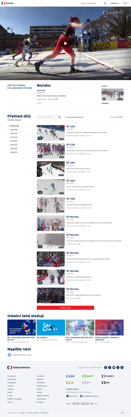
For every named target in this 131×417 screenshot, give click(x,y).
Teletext (10, 386)
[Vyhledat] (59, 117)
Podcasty (10, 389)
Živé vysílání (11, 379)
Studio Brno (41, 382)
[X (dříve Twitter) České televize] (118, 367)
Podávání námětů (43, 396)
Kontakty (40, 402)
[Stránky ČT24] (70, 377)
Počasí (9, 392)
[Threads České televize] (122, 367)
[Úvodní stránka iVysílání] (9, 3)
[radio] (19, 126)
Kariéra (39, 392)
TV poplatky (11, 382)
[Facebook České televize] (109, 367)
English (22, 413)
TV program (11, 376)
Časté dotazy (41, 399)
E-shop (9, 396)
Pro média (40, 376)
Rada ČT (40, 389)
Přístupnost (44, 413)
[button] (65, 43)
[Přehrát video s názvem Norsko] (65, 43)
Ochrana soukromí (33, 413)
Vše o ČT (10, 402)
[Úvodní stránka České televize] (18, 367)
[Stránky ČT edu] (105, 383)
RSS (122, 413)
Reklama (40, 379)
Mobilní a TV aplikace (14, 399)
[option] (76, 403)
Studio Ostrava (42, 386)
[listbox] (85, 403)
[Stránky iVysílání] (108, 377)
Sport (39, 103)
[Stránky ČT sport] (88, 377)
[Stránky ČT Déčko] (70, 383)
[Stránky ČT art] (86, 383)
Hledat (105, 3)
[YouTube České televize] (113, 367)
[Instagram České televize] (105, 367)
